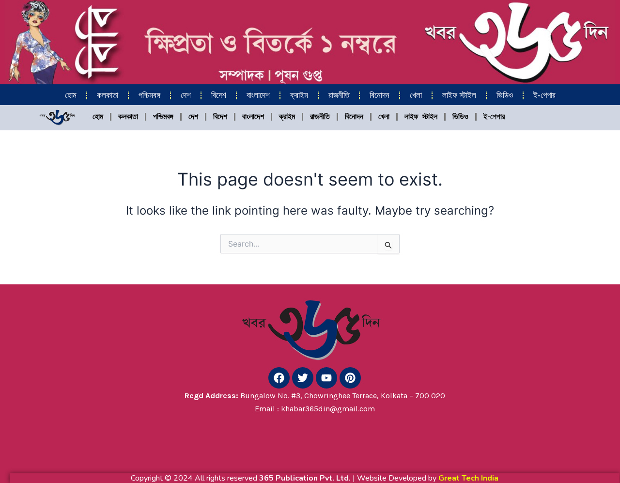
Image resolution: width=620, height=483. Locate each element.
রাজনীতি (338, 95)
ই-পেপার (544, 95)
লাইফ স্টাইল (459, 95)
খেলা (416, 95)
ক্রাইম (299, 95)
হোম (71, 95)
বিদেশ (218, 95)
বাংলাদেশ (258, 95)
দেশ (186, 95)
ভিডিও (504, 95)
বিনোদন (379, 95)
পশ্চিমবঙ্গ (149, 95)
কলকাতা (107, 95)
